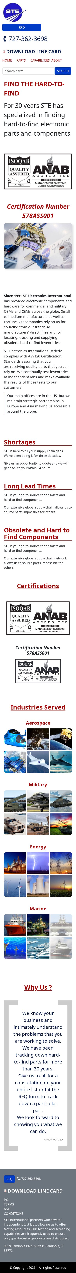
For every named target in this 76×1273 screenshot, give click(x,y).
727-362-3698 (28, 39)
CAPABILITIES (39, 60)
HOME (7, 60)
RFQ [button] (22, 27)
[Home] (16, 13)
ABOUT (56, 60)
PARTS (21, 60)
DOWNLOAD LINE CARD (33, 51)
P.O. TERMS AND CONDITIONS (12, 1207)
